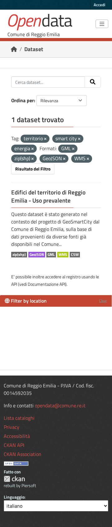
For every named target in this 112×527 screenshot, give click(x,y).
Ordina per (22, 100)
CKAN (14, 479)
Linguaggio (14, 497)
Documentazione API (46, 284)
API (14, 284)
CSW (75, 254)
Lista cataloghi (19, 418)
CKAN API (14, 445)
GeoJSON (37, 254)
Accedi (99, 5)
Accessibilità (17, 436)
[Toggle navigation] (102, 24)
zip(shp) (19, 254)
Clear (103, 301)
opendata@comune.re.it (60, 405)
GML (51, 254)
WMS (62, 254)
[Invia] (93, 82)
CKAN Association (22, 454)
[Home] (14, 49)
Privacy (11, 427)
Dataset (33, 49)
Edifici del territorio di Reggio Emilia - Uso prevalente (48, 196)
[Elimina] (45, 139)
